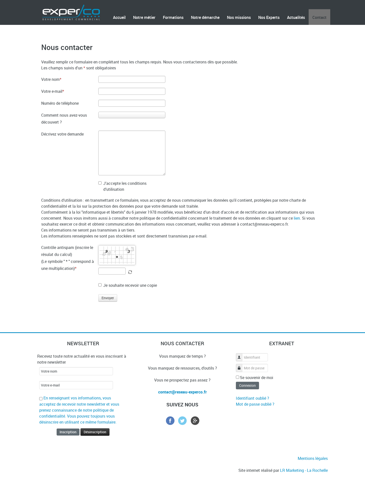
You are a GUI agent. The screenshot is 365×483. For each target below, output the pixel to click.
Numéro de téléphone (60, 103)
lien (297, 218)
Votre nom (50, 79)
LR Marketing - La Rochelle (304, 470)
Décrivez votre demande (62, 134)
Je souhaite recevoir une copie (130, 285)
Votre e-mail (51, 91)
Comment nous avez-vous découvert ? (64, 118)
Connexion (247, 385)
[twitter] (182, 420)
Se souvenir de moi (256, 377)
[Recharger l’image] (130, 272)
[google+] (195, 420)
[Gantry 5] (71, 12)
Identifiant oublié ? (252, 398)
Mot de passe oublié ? (255, 404)
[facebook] (170, 420)
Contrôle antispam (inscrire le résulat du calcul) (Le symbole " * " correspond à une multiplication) (67, 258)
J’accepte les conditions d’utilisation (124, 186)
